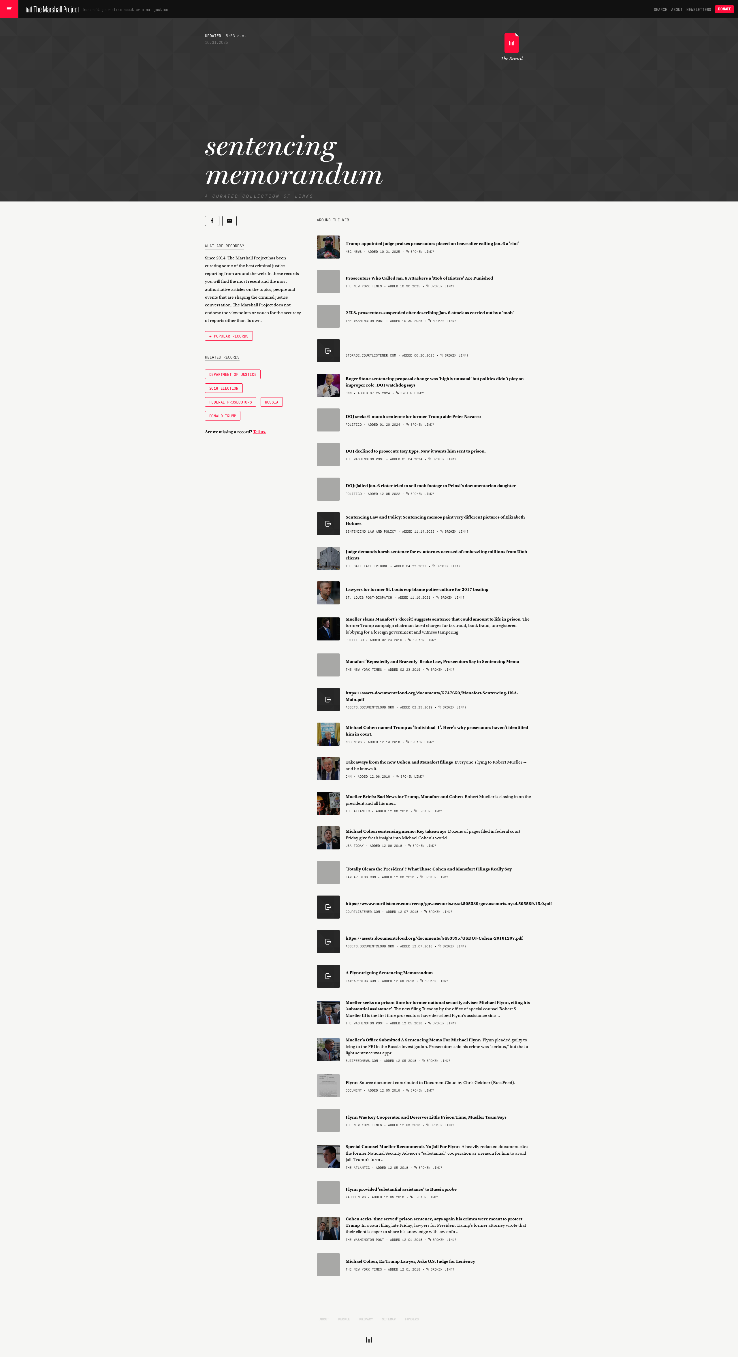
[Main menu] (9, 9)
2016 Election (223, 388)
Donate (724, 9)
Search (660, 9)
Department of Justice (233, 374)
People (344, 1319)
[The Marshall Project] (50, 9)
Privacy (366, 1319)
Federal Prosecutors (230, 401)
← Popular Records (228, 335)
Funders (412, 1319)
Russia (271, 401)
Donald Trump (222, 415)
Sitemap (389, 1319)
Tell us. (259, 431)
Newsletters (698, 9)
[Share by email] (229, 221)
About (676, 9)
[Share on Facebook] (212, 221)
